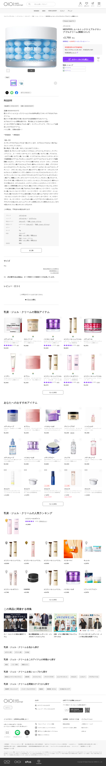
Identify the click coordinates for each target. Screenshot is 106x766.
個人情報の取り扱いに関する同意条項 (34, 744)
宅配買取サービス (84, 746)
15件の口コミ (43, 521)
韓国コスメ (34, 235)
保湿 (20, 235)
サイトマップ (75, 746)
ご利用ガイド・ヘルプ (87, 724)
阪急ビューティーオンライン (13, 676)
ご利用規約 (6, 744)
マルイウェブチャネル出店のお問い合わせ (60, 746)
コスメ (62, 11)
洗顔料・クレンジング (11, 689)
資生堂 (27, 676)
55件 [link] (78, 345)
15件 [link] (78, 382)
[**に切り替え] (13, 336)
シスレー (82, 676)
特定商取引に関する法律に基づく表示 (87, 744)
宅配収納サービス (8, 748)
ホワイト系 (8, 652)
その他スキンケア (65, 689)
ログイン (7, 707)
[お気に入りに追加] (21, 318)
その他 (27, 652)
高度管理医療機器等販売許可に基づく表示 (38, 746)
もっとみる (53, 392)
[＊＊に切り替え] (73, 336)
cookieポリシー (72, 744)
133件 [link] (98, 382)
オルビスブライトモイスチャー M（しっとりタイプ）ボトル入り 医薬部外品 (12, 491)
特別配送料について (70, 52)
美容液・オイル (51, 689)
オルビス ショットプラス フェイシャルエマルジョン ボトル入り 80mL (73, 490)
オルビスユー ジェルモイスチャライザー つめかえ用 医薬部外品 (32, 490)
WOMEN (36, 11)
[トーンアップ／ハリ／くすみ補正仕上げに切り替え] (93, 373)
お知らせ (83, 731)
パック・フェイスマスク (28, 689)
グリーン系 (18, 652)
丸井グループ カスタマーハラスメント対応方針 (56, 744)
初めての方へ (84, 727)
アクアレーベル (93, 676)
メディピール (19, 16)
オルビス (73, 676)
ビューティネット (62, 676)
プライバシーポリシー (16, 744)
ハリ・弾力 (26, 235)
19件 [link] (58, 345)
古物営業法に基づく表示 (9, 746)
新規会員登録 (66, 724)
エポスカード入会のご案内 (69, 727)
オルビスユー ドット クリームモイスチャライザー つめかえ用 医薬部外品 (93, 490)
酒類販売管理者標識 (22, 746)
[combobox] (40, 4)
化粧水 (41, 689)
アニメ (70, 11)
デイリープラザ (49, 676)
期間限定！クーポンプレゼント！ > (76, 41)
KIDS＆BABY (52, 11)
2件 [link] (18, 345)
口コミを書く (31, 299)
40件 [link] (58, 382)
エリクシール (37, 676)
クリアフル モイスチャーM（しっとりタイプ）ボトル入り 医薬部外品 (52, 490)
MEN (43, 11)
